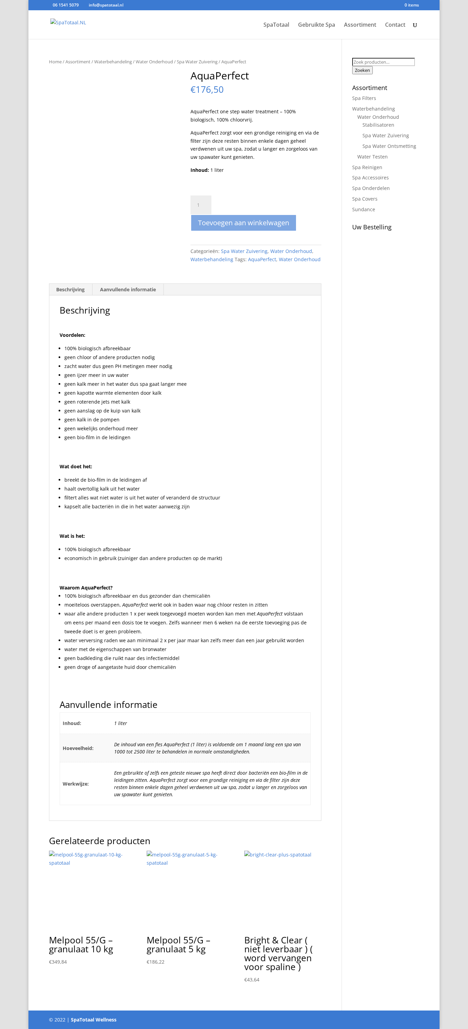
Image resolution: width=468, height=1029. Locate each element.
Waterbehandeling (113, 62)
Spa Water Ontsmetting (389, 146)
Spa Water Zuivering (197, 62)
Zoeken (362, 70)
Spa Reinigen (367, 167)
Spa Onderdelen (371, 188)
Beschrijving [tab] (70, 289)
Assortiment (360, 25)
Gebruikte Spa (316, 25)
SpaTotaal (276, 25)
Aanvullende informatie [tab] (128, 289)
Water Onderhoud (154, 62)
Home (55, 62)
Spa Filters (364, 98)
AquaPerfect (262, 259)
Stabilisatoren (378, 125)
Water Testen (372, 156)
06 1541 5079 (66, 5)
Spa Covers (365, 198)
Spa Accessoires (370, 177)
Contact (395, 25)
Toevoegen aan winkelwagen (243, 222)
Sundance (363, 209)
